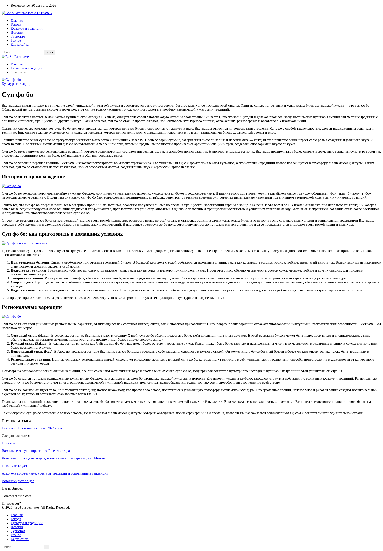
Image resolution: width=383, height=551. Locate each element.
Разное (16, 40)
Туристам (18, 36)
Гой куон (9, 443)
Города (16, 24)
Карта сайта (20, 44)
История (17, 32)
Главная (17, 20)
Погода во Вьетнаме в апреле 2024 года (32, 428)
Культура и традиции (27, 28)
